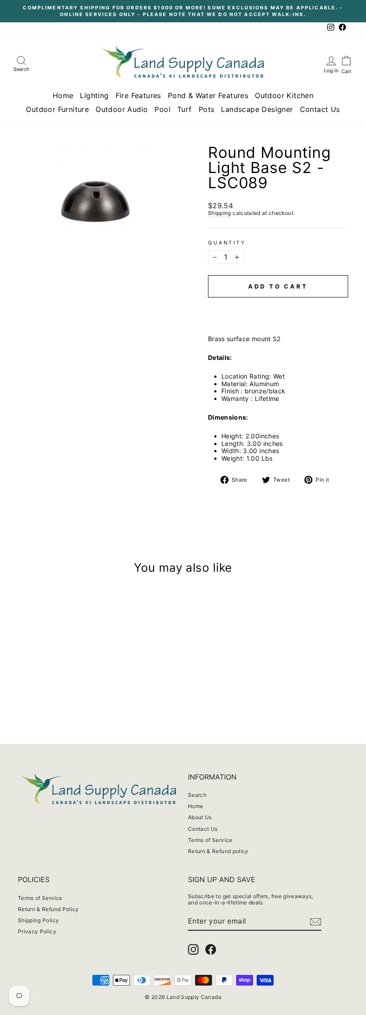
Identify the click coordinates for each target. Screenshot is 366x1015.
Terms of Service (210, 840)
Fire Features (138, 95)
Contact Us (320, 109)
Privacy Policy (37, 931)
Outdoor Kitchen (284, 95)
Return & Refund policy (218, 851)
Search (197, 795)
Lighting (94, 95)
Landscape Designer (257, 109)
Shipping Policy (38, 920)
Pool (162, 109)
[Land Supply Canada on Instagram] (193, 949)
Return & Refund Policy (48, 909)
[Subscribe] (315, 921)
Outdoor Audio (122, 109)
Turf (184, 109)
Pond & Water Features (208, 95)
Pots (207, 109)
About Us (200, 817)
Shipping (219, 213)
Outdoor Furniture (57, 109)
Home (63, 95)
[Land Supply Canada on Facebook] (210, 949)
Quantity (226, 243)
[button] (278, 305)
